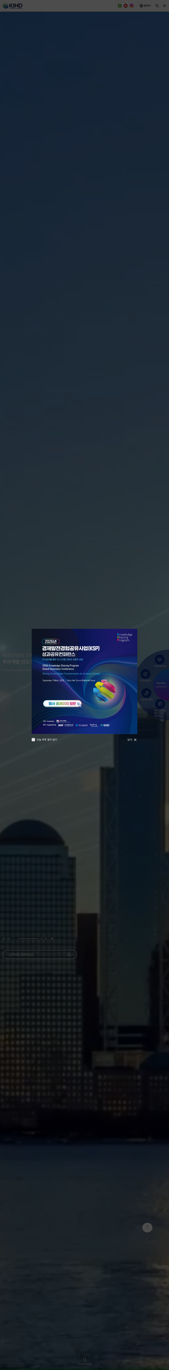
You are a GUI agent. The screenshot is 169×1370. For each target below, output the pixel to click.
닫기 (130, 739)
